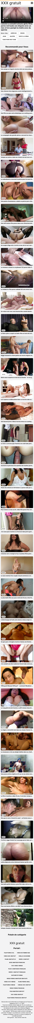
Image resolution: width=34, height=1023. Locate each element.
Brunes (22, 33)
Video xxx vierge (9, 981)
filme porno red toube (9, 39)
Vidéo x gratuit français (17, 972)
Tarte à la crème (24, 36)
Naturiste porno (17, 975)
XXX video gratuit (17, 994)
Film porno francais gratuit (17, 997)
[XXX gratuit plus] (32, 3)
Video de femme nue (23, 952)
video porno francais (17, 988)
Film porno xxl (9, 952)
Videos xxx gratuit (24, 985)
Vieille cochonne (24, 956)
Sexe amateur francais (17, 962)
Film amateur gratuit (17, 991)
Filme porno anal (24, 981)
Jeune (4, 36)
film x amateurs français (17, 969)
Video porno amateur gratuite (17, 978)
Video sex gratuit (10, 956)
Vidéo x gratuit (24, 959)
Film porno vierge (9, 985)
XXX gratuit (10, 1017)
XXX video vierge (17, 965)
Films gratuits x (10, 959)
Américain (14, 33)
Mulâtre (12, 36)
